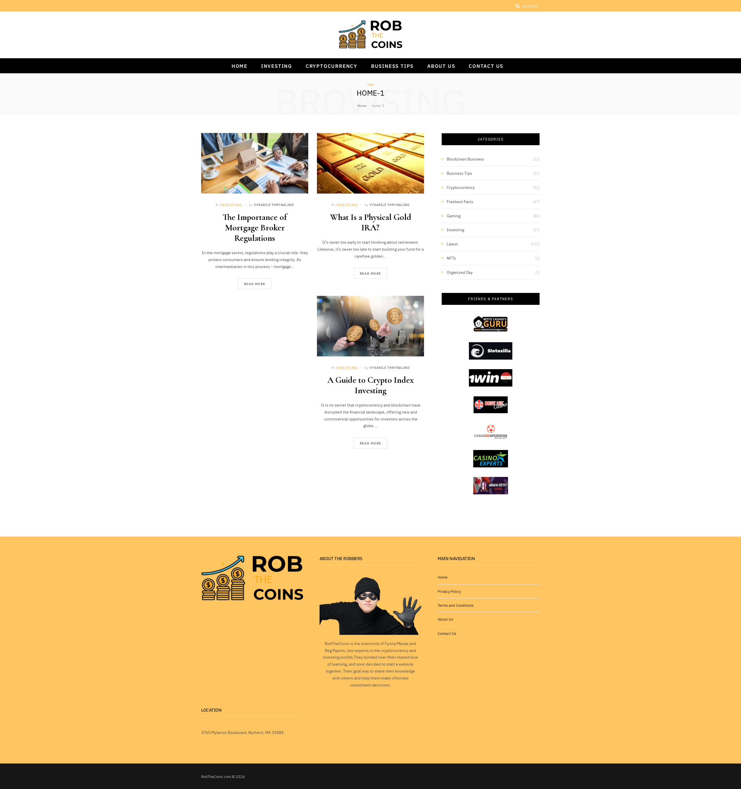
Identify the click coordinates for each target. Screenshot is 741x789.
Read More (255, 284)
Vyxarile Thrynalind (274, 204)
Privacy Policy (449, 591)
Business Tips (392, 65)
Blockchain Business (465, 159)
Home (239, 65)
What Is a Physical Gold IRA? (370, 222)
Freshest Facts (460, 201)
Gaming (454, 215)
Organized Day (460, 272)
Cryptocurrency (331, 65)
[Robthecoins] (370, 34)
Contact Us (486, 65)
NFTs (451, 258)
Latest (452, 244)
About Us (441, 65)
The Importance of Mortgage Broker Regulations (255, 227)
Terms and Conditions (456, 605)
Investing (276, 65)
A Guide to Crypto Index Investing (370, 385)
